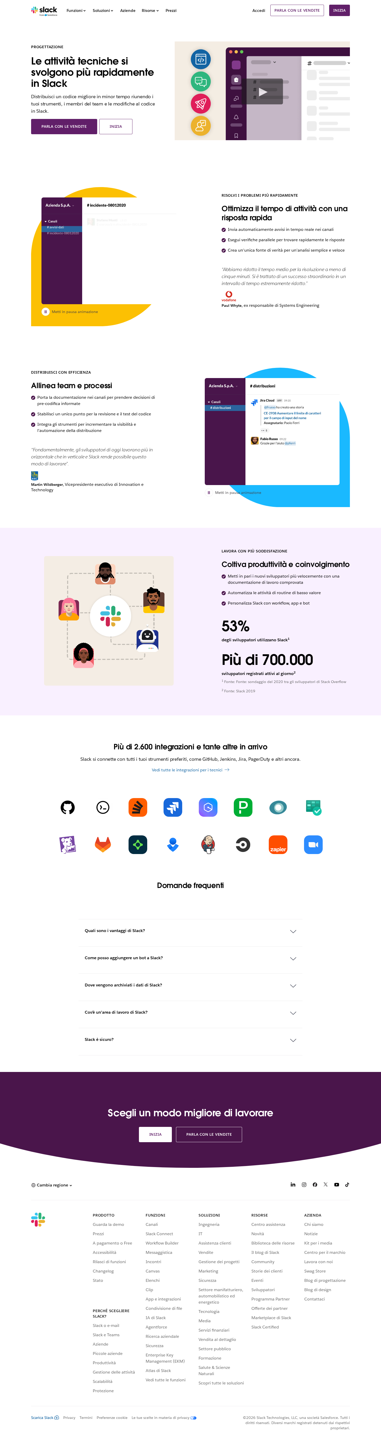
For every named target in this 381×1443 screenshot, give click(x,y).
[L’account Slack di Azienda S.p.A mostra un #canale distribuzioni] (272, 431)
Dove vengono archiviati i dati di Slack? (123, 985)
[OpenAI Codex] (103, 807)
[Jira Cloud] (173, 807)
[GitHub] (67, 807)
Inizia (339, 10)
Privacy (69, 1417)
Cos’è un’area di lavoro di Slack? (116, 1012)
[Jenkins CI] (208, 844)
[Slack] (44, 10)
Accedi (258, 10)
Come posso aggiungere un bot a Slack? (124, 958)
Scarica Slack (42, 1417)
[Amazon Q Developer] (208, 807)
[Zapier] (278, 844)
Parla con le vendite (297, 10)
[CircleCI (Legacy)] (243, 844)
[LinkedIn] (293, 1185)
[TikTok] (347, 1185)
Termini (86, 1417)
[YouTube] (336, 1185)
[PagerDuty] (243, 807)
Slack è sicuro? (99, 1039)
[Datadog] (67, 844)
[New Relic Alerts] (278, 807)
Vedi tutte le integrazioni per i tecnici (187, 770)
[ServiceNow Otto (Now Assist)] (138, 844)
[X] (325, 1185)
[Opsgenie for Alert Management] (173, 844)
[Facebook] (315, 1185)
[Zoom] (313, 844)
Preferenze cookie (112, 1417)
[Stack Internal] (138, 807)
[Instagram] (304, 1185)
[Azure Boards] (313, 807)
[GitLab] (103, 844)
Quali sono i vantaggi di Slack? (115, 930)
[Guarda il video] (262, 91)
